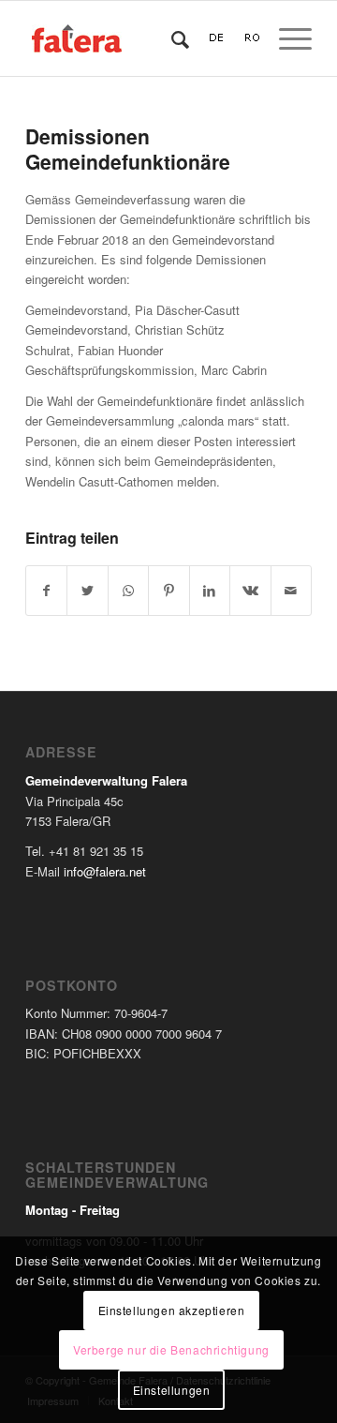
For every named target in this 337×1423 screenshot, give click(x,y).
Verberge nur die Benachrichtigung (171, 1349)
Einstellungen (172, 1390)
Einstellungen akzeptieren (171, 1310)
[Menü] (286, 38)
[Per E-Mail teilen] (291, 590)
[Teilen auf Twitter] (87, 590)
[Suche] (171, 38)
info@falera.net (105, 871)
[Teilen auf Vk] (250, 590)
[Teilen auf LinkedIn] (209, 590)
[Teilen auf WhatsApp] (128, 590)
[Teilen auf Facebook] (46, 590)
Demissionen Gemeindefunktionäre (127, 148)
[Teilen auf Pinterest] (168, 590)
